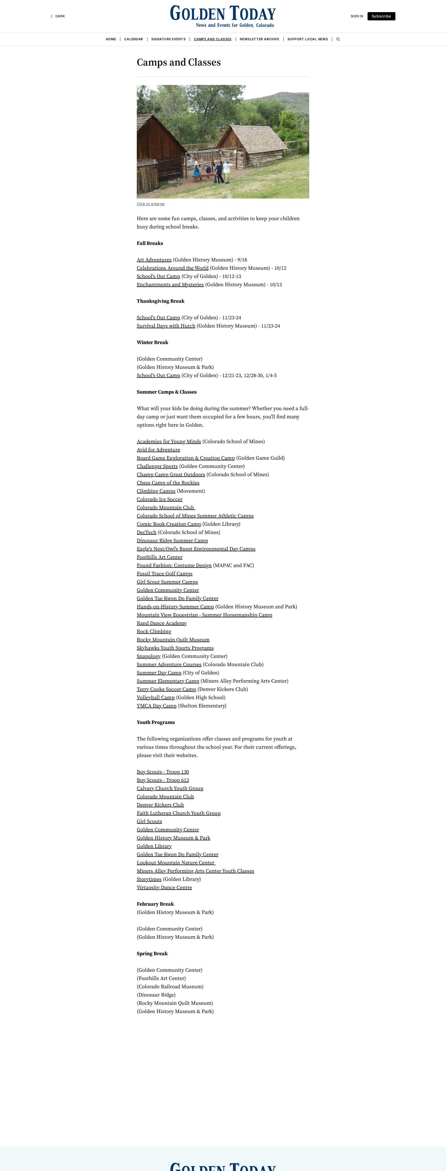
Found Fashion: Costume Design (174, 565)
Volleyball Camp (156, 697)
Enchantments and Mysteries (170, 284)
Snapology (149, 656)
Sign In (357, 16)
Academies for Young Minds (169, 441)
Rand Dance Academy (162, 623)
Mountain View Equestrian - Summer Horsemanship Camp (204, 614)
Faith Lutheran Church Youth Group (179, 813)
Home (111, 39)
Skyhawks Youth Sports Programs (175, 647)
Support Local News (308, 39)
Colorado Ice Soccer (159, 499)
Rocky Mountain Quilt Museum (173, 639)
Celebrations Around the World (173, 268)
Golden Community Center (168, 590)
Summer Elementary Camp (168, 680)
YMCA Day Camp (157, 705)
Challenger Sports (157, 466)
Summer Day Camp (159, 672)
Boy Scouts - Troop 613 (163, 780)
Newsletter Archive (259, 39)
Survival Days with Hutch (166, 325)
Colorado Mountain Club (166, 507)
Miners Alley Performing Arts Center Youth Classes (195, 870)
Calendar (133, 39)
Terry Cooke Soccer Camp (166, 689)
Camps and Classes (213, 39)
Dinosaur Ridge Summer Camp (172, 540)
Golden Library (154, 846)
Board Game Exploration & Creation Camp (186, 457)
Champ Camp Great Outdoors (171, 474)
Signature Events (168, 39)
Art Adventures (154, 259)
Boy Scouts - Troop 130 (163, 771)
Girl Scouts (149, 821)
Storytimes (149, 879)
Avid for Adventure (158, 449)
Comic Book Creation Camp (169, 524)
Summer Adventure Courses (169, 664)
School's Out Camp (158, 276)
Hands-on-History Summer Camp (175, 606)
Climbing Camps (156, 491)
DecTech (146, 532)
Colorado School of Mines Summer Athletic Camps (195, 515)
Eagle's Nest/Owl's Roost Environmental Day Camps (196, 548)
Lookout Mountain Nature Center (176, 862)
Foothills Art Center (159, 557)
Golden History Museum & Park (173, 837)
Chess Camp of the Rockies (168, 482)
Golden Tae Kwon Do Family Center (177, 598)
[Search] (338, 39)
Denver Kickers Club (160, 804)
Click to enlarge (151, 204)
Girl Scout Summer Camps (167, 581)
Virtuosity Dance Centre (164, 887)
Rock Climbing (154, 631)
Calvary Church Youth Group (170, 788)
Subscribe (381, 16)
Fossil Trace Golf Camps (165, 573)
